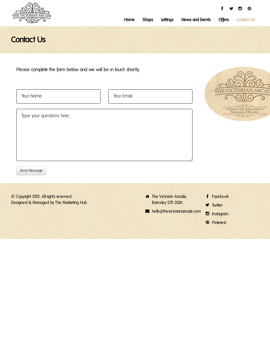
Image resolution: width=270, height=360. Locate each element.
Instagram (220, 214)
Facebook (220, 196)
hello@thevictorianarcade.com (176, 211)
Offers (224, 20)
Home (129, 20)
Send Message (31, 171)
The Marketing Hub (71, 203)
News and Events (196, 20)
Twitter (217, 205)
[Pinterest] (258, 8)
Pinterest (219, 223)
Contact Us (246, 20)
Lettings (167, 20)
